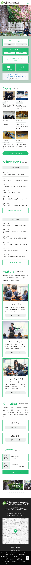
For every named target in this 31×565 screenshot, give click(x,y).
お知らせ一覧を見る (15, 153)
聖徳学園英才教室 (15, 550)
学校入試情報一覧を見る (15, 211)
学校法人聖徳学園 (15, 548)
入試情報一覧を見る (15, 262)
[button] (7, 492)
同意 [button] (27, 558)
